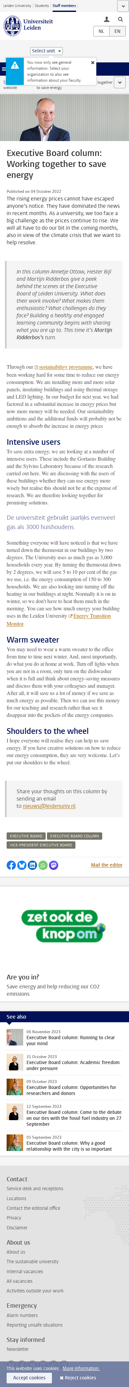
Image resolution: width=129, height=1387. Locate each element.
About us (16, 1252)
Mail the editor (106, 865)
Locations (16, 1198)
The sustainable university (33, 1262)
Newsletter (18, 1349)
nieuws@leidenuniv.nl (49, 806)
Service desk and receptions (35, 1189)
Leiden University (17, 5)
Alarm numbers (22, 1315)
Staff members (64, 5)
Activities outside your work (35, 1291)
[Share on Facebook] (11, 865)
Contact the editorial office (33, 1208)
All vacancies (19, 1281)
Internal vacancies (25, 1272)
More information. (81, 1368)
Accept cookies (29, 1378)
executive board (26, 836)
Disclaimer (17, 1228)
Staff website (10, 85)
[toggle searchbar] (120, 19)
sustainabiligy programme (66, 366)
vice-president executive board (41, 845)
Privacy (14, 1218)
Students (42, 5)
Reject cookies (80, 1378)
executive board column (74, 836)
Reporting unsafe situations (35, 1325)
